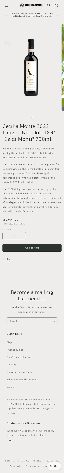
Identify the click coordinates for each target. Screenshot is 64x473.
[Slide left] (24, 117)
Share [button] (9, 259)
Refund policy (53, 461)
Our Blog (11, 364)
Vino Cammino (19, 461)
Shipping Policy (20, 224)
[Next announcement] (58, 14)
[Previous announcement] (6, 14)
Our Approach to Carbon (20, 372)
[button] (6, 5)
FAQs (9, 342)
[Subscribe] (53, 321)
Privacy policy (16, 466)
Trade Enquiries (15, 350)
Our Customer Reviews (19, 357)
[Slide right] (39, 117)
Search (10, 387)
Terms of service (33, 466)
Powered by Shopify (35, 461)
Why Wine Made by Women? (22, 379)
